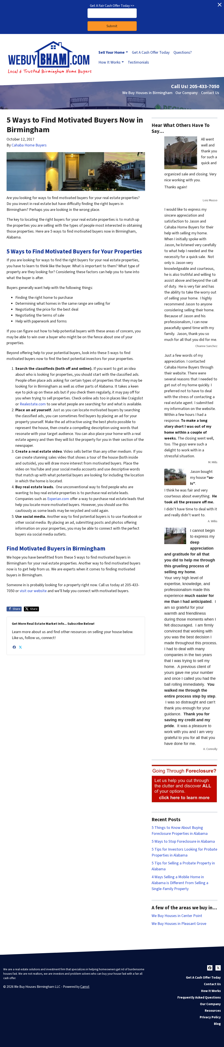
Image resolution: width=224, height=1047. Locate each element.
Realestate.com (33, 404)
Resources (213, 1010)
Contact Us (210, 93)
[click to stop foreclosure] (184, 784)
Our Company (186, 93)
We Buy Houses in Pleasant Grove (179, 923)
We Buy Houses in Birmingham (147, 93)
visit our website (33, 591)
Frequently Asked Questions (199, 997)
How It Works (109, 62)
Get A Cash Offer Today (151, 52)
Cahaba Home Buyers (29, 145)
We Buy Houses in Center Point (177, 916)
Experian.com (58, 499)
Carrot (84, 986)
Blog (217, 1023)
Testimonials (138, 62)
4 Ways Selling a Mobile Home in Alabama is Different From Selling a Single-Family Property (180, 883)
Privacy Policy (210, 1017)
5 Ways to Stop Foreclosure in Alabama (183, 841)
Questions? (182, 52)
